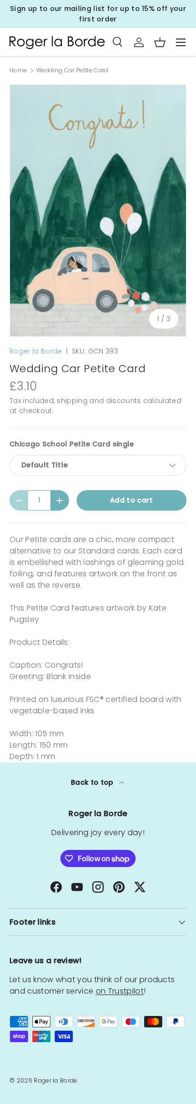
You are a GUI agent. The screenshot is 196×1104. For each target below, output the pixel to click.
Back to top (93, 782)
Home (18, 70)
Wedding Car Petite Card (72, 70)
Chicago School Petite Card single (72, 444)
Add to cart (131, 500)
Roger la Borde (36, 351)
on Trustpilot (120, 991)
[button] (159, 42)
